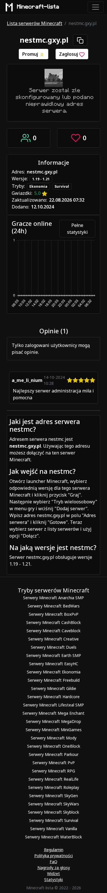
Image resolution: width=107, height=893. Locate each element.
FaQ (53, 861)
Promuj (30, 54)
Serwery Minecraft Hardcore (53, 696)
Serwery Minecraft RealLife (53, 779)
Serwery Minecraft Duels (53, 647)
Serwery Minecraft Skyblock (53, 812)
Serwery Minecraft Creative (53, 639)
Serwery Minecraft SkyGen (53, 795)
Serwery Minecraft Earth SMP (53, 655)
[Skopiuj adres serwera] (80, 40)
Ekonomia (38, 186)
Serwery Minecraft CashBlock (53, 622)
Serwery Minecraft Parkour (53, 754)
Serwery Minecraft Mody (53, 738)
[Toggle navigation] (96, 7)
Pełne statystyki (77, 228)
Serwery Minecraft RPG (53, 771)
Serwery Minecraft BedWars (54, 606)
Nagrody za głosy (53, 867)
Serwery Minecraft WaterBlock (53, 837)
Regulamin (53, 849)
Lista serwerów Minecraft (34, 23)
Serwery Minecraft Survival (53, 820)
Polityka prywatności (53, 855)
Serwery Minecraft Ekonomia (53, 672)
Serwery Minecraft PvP (54, 762)
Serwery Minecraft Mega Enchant (53, 713)
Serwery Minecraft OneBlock (53, 746)
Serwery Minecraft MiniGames (54, 729)
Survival (61, 186)
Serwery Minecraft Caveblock (53, 630)
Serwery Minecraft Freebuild (54, 680)
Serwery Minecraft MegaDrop (53, 721)
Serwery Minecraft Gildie (53, 688)
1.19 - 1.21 (41, 179)
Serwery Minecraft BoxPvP (53, 614)
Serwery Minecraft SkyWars (53, 804)
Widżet (53, 873)
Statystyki (53, 879)
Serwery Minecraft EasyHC (53, 663)
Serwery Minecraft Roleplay (53, 787)
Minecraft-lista (38, 7)
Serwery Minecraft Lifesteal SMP (53, 705)
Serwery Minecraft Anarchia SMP (53, 597)
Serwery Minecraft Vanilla (53, 828)
